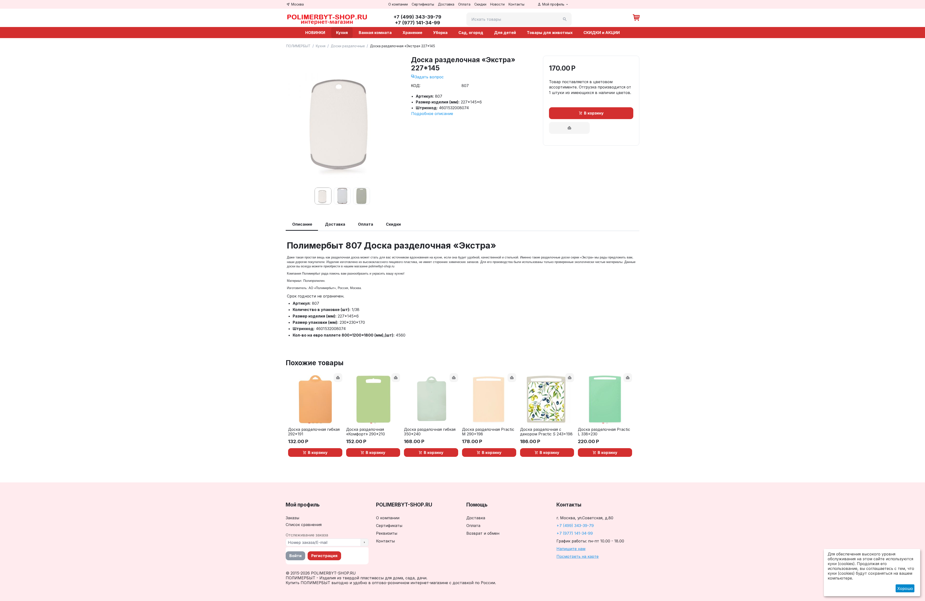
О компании (398, 4)
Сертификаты (423, 4)
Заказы (292, 517)
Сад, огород (470, 32)
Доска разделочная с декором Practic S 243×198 (546, 431)
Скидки (480, 4)
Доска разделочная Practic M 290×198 (488, 431)
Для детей (505, 32)
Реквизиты (386, 533)
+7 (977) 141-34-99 (574, 533)
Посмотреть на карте (577, 556)
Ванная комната (375, 32)
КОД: (415, 85)
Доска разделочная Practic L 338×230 (604, 431)
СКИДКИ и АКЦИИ (601, 32)
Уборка (440, 32)
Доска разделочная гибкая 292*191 (314, 431)
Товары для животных (550, 32)
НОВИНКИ (315, 32)
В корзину (594, 113)
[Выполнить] (364, 542)
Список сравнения (304, 524)
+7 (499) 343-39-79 (575, 525)
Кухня (342, 32)
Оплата (464, 4)
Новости (497, 4)
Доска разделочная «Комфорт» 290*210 (365, 431)
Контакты (516, 4)
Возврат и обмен (482, 533)
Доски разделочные (348, 46)
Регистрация (324, 555)
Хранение (412, 32)
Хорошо (905, 588)
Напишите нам (570, 548)
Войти (295, 555)
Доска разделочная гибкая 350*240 (430, 431)
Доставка (446, 4)
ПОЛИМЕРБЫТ (298, 46)
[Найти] (565, 19)
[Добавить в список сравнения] (569, 128)
